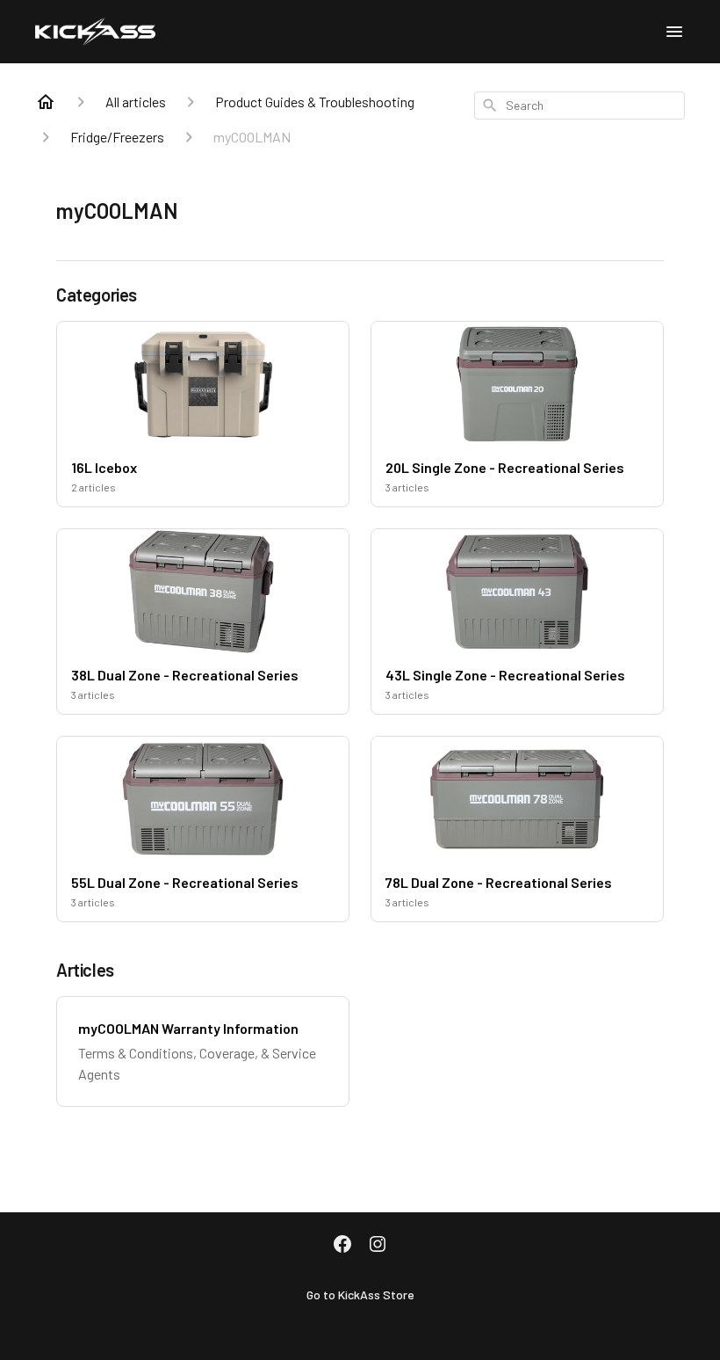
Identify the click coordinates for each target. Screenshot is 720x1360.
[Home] (45, 102)
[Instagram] (377, 1245)
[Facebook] (342, 1245)
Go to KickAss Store (360, 1294)
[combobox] (579, 105)
